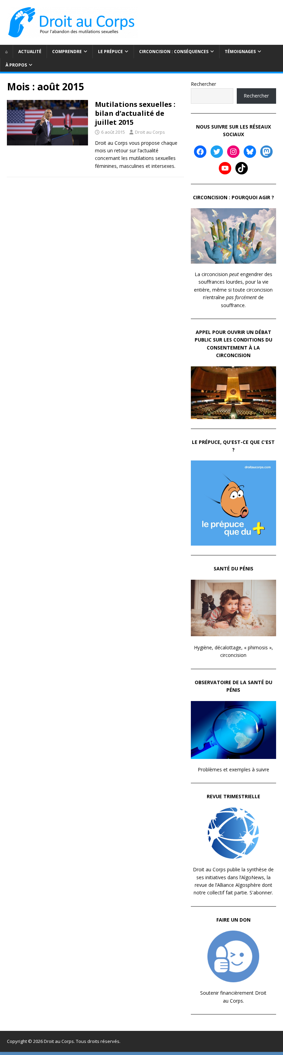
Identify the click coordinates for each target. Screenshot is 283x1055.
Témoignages (240, 51)
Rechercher (203, 84)
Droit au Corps (150, 132)
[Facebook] (200, 151)
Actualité (29, 51)
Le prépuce (110, 51)
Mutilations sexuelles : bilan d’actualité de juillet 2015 (135, 113)
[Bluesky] (250, 151)
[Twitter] (217, 151)
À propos (16, 65)
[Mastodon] (266, 151)
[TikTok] (241, 168)
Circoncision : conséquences (173, 51)
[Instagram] (233, 151)
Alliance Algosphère (239, 885)
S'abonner (261, 892)
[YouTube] (225, 168)
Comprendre (67, 51)
